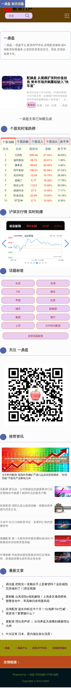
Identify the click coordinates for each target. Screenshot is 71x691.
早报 (18, 300)
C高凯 (18, 155)
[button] (4, 244)
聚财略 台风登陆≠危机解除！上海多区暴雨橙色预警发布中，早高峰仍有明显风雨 (36, 598)
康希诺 (18, 165)
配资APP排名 (40, 648)
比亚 (53, 300)
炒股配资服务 (59, 648)
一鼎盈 (6, 648)
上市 (18, 325)
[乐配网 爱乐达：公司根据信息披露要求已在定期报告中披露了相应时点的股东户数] (63, 491)
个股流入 (37, 141)
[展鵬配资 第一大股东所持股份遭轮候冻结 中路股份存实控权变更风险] (63, 540)
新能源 (53, 308)
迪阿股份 (18, 160)
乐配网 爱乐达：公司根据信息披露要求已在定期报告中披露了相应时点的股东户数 (26, 491)
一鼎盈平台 (21, 648)
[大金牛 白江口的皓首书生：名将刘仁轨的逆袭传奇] (63, 524)
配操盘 (31, 104)
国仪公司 (18, 185)
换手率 (64, 141)
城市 (18, 308)
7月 (18, 291)
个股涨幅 (8, 142)
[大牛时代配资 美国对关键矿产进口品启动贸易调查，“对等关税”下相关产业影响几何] (35, 459)
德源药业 (18, 190)
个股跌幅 (23, 141)
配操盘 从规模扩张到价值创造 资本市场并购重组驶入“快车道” (48, 81)
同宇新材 (18, 170)
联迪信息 (18, 195)
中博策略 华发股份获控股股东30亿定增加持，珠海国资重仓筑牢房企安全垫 (25, 556)
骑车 (53, 291)
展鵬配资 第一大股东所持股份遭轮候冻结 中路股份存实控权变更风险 (26, 540)
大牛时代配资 (53, 325)
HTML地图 (52, 674)
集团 (18, 317)
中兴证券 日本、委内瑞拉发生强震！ (29, 634)
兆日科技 (18, 175)
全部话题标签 (35, 336)
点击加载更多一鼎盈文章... (35, 118)
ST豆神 (18, 200)
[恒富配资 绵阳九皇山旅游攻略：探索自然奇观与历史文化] (63, 508)
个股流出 (52, 141)
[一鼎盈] (19, 8)
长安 (18, 283)
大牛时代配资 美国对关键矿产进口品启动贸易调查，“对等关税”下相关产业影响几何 (34, 476)
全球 (53, 283)
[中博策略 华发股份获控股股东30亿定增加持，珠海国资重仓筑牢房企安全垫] (63, 557)
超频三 (18, 180)
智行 (53, 317)
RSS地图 (40, 674)
